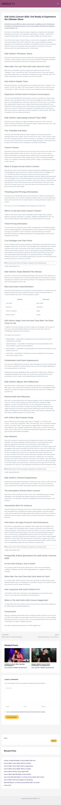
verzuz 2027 (7, 785)
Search (5, 738)
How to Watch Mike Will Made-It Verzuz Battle (17, 774)
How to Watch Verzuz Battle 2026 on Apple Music (18, 766)
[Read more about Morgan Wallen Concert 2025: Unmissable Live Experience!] (43, 655)
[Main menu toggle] (58, 3)
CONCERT (16, 667)
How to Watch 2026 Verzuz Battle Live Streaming (18, 780)
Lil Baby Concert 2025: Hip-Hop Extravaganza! (15, 664)
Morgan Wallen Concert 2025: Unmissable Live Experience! (40, 664)
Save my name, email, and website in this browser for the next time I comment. (26, 712)
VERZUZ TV (8, 3)
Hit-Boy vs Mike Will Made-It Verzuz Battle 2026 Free (19, 760)
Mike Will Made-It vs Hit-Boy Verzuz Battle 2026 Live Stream (22, 782)
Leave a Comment (9, 667)
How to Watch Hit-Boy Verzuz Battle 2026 (16, 771)
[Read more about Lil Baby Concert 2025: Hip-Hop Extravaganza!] (17, 655)
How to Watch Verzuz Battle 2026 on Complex (17, 769)
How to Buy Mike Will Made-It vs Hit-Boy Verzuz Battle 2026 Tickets (24, 777)
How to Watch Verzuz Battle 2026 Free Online (17, 763)
